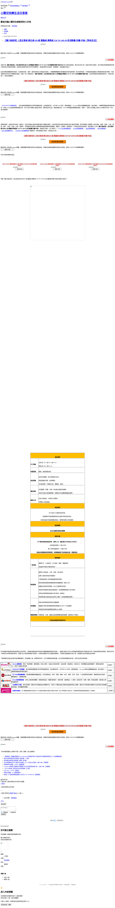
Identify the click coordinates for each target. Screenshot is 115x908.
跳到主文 (3, 17)
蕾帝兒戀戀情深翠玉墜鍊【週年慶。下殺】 (17, 758)
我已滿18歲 (4, 904)
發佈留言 (3, 814)
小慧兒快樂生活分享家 (14, 13)
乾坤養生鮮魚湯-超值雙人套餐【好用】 (15, 760)
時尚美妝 (14, 26)
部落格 (6, 31)
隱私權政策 (67, 884)
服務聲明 (73, 884)
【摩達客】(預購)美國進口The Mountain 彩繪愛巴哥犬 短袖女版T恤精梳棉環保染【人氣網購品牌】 (33, 756)
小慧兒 (3, 783)
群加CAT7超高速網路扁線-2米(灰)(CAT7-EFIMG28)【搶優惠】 (22, 774)
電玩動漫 (14, 798)
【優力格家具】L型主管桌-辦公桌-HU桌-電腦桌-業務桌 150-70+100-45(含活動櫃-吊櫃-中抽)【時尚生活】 (51, 40)
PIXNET (45, 884)
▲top (2, 801)
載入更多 (3, 804)
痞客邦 (11, 793)
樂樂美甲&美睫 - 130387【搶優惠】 (14, 764)
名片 (5, 33)
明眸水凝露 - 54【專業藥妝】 (12, 772)
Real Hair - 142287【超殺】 (12, 770)
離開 (10, 904)
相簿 (5, 29)
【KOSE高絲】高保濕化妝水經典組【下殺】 (17, 768)
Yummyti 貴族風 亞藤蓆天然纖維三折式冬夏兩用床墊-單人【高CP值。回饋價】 (27, 766)
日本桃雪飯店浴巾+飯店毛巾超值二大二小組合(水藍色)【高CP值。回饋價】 (26, 762)
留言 (15, 793)
